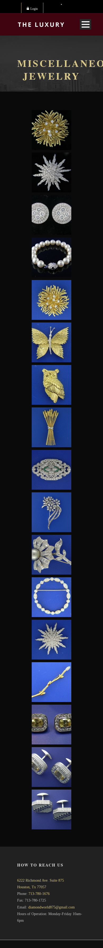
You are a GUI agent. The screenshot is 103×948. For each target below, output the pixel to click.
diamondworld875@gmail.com (51, 907)
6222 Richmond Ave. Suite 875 (40, 880)
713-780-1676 (39, 894)
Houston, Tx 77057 (31, 887)
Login (34, 9)
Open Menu (85, 24)
